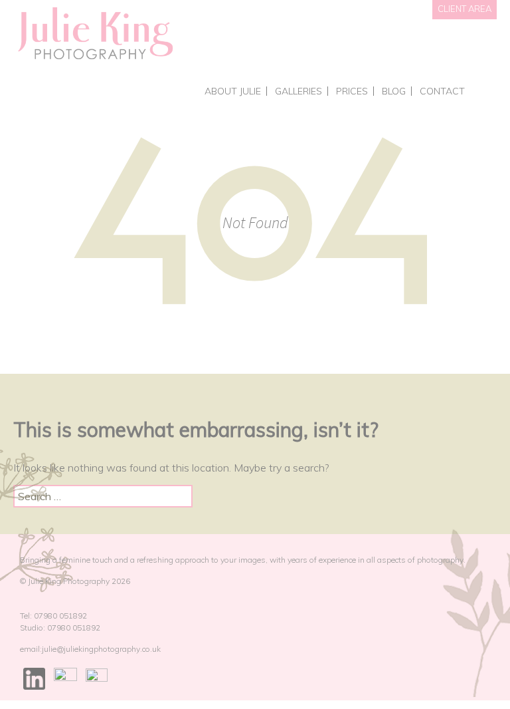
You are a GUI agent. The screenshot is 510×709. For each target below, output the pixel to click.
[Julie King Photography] (94, 34)
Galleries (298, 91)
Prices (352, 91)
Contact (442, 91)
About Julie (233, 91)
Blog (394, 91)
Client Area (464, 8)
